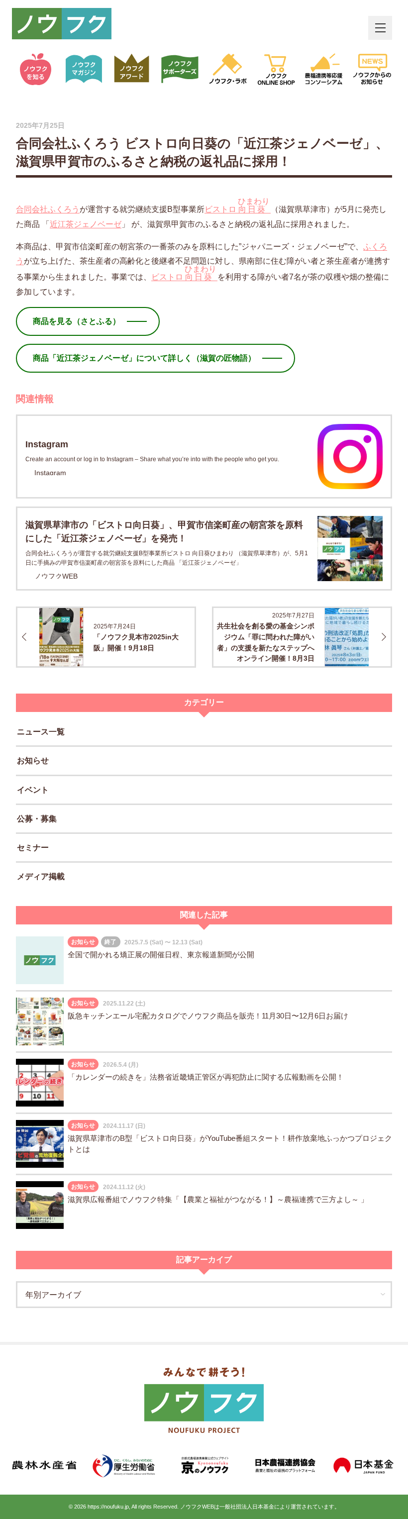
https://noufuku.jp (108, 1507)
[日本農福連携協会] (284, 1465)
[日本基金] (364, 1465)
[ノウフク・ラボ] (228, 69)
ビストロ (237, 205)
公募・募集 (37, 818)
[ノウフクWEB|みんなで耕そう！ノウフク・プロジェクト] (61, 23)
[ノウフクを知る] (36, 69)
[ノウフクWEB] (204, 1400)
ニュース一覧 (41, 731)
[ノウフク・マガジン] (84, 69)
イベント (33, 790)
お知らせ (33, 760)
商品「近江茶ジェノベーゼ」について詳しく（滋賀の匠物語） (144, 358)
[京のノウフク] (204, 1465)
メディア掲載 (41, 876)
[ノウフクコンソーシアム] (324, 69)
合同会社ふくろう (48, 209)
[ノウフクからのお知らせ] (372, 69)
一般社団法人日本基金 (246, 1507)
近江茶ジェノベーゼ (85, 224)
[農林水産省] (44, 1465)
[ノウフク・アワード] (132, 69)
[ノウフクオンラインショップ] (276, 69)
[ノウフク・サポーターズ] (180, 69)
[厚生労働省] (124, 1465)
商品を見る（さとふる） (76, 321)
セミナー (33, 847)
